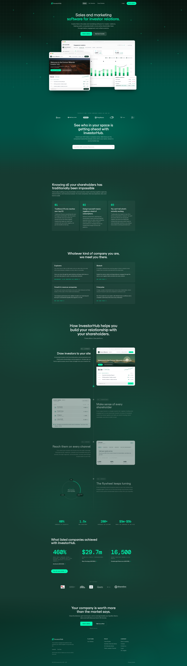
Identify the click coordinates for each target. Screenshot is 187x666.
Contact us (123, 646)
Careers (123, 643)
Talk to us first (100, 623)
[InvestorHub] (56, 3)
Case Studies (100, 3)
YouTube (59, 649)
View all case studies (58, 571)
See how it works (99, 34)
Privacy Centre (131, 662)
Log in (122, 648)
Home (84, 3)
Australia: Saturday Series (110, 643)
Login (123, 3)
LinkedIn (54, 649)
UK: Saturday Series (109, 646)
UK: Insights (123, 650)
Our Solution (92, 3)
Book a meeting (125, 641)
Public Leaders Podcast (110, 648)
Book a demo (131, 3)
